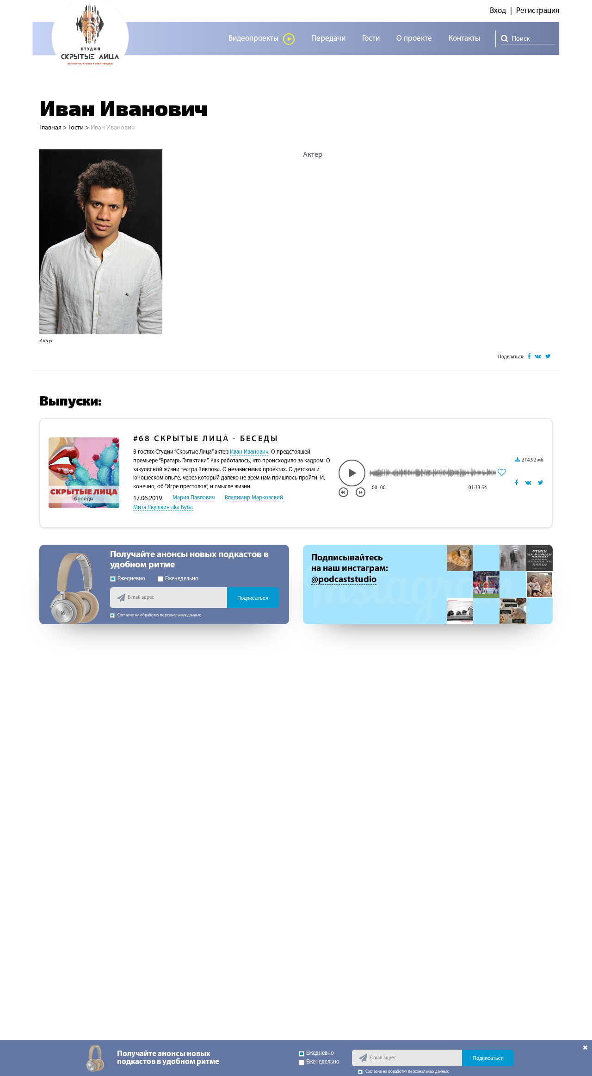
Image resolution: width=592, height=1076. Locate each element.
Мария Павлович (194, 498)
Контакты (464, 39)
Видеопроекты (253, 39)
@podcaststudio (343, 579)
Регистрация (537, 11)
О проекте (414, 39)
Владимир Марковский (254, 498)
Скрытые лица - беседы (205, 439)
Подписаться (252, 598)
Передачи (328, 39)
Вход (498, 11)
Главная (50, 127)
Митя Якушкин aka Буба (163, 507)
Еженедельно (181, 579)
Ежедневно (131, 579)
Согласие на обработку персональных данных (159, 615)
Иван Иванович (249, 452)
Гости (371, 39)
